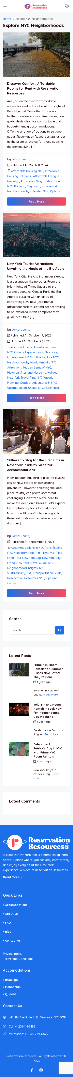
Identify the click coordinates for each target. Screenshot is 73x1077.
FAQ (8, 923)
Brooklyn (11, 980)
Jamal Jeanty (21, 159)
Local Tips (14, 558)
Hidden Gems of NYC (37, 367)
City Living (33, 186)
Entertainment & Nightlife (24, 357)
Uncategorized (17, 388)
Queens (10, 994)
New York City (31, 558)
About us (11, 914)
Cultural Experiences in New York (35, 352)
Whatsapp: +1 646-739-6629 (28, 1034)
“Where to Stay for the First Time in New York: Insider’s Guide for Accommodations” (35, 465)
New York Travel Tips (21, 377)
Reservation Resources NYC (25, 578)
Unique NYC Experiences (44, 388)
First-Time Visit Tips (49, 553)
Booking (19, 186)
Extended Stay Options (45, 191)
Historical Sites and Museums (26, 372)
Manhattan (13, 987)
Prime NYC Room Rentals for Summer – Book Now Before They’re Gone (48, 671)
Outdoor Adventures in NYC (38, 383)
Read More (36, 201)
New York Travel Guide (31, 563)
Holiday (52, 372)
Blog (8, 931)
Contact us (12, 940)
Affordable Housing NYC (27, 171)
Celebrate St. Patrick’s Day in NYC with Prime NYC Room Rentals (47, 750)
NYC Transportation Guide (44, 573)
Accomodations (21, 347)
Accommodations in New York (31, 548)
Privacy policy (13, 954)
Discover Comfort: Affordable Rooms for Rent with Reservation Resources (33, 88)
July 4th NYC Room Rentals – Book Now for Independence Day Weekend (47, 711)
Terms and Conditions (18, 959)
